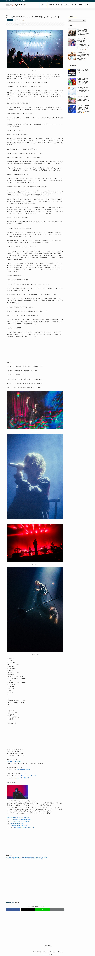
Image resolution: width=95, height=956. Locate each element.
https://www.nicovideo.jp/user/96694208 (24, 827)
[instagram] (46, 946)
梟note (17, 902)
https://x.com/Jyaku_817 (17, 823)
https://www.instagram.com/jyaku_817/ (22, 821)
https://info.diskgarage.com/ (23, 769)
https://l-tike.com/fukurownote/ (14, 761)
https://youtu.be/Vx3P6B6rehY (21, 778)
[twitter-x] (44, 946)
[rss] (49, 946)
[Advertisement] (35, 349)
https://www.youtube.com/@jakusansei (21, 819)
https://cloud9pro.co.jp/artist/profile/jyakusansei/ (18, 817)
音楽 (13, 902)
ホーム (34, 951)
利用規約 (49, 951)
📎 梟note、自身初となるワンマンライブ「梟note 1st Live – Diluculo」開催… (25, 859)
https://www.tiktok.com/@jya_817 (19, 825)
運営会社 (39, 951)
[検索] (51, 946)
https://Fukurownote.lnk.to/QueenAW (27, 775)
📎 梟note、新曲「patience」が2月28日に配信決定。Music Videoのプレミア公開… (26, 857)
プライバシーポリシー (57, 951)
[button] (13, 909)
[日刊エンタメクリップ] (16, 5)
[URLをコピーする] (57, 909)
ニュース (9, 902)
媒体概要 (44, 951)
